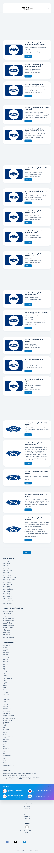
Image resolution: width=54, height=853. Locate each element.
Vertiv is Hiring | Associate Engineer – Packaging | (15, 773)
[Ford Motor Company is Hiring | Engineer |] (14, 365)
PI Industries (6, 729)
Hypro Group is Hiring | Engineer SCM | (12, 778)
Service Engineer (7, 636)
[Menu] (5, 8)
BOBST (4, 666)
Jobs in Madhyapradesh (9, 588)
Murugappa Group (7, 724)
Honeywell (5, 704)
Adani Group (6, 652)
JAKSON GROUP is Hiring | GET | (11, 775)
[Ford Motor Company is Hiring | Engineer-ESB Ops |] (14, 217)
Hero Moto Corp (7, 697)
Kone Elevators (6, 711)
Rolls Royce (5, 737)
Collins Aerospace (7, 678)
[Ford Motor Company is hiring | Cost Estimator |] (14, 529)
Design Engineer (7, 613)
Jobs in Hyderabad (7, 582)
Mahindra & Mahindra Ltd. (9, 720)
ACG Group (5, 650)
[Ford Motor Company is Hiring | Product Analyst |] (14, 299)
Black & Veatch (6, 664)
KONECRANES (6, 713)
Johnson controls (7, 708)
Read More (28, 57)
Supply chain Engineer (8, 637)
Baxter (4, 663)
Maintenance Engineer (8, 618)
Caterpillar (5, 671)
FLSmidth (5, 689)
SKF (4, 746)
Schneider (5, 743)
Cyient (4, 680)
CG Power (5, 677)
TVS (4, 757)
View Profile (27, 832)
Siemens (5, 744)
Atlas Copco (6, 659)
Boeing (4, 668)
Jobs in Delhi (6, 568)
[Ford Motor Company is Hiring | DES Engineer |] (14, 197)
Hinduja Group (6, 699)
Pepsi (4, 727)
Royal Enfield (6, 739)
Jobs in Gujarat (6, 574)
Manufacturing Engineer (9, 620)
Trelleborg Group (7, 755)
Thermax (5, 753)
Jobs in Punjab (6, 593)
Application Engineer (8, 611)
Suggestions (27, 806)
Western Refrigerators (8, 765)
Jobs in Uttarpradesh (8, 601)
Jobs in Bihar (6, 565)
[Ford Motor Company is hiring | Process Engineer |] (14, 453)
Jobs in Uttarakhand (8, 600)
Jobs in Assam (6, 563)
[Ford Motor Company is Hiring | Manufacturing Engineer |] (14, 70)
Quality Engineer (7, 630)
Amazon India (6, 657)
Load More (27, 552)
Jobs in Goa (6, 572)
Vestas (4, 762)
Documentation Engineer (9, 615)
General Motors (6, 696)
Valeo (4, 758)
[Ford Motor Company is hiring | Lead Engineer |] (14, 477)
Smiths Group (6, 748)
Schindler (5, 741)
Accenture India (6, 649)
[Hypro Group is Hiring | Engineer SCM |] (30, 791)
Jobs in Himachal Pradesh (9, 577)
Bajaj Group (5, 661)
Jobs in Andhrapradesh (8, 561)
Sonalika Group (6, 750)
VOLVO (4, 764)
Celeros (5, 675)
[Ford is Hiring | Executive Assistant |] (14, 320)
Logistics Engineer (7, 616)
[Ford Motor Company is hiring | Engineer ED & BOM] (14, 237)
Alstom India (6, 656)
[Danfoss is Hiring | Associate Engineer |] (5, 791)
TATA (4, 751)
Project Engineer (7, 629)
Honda (4, 703)
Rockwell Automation (8, 736)
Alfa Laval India (6, 654)
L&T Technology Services (9, 718)
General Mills (6, 694)
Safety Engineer (7, 632)
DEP (4, 683)
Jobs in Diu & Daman (8, 570)
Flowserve (5, 687)
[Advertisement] (27, 1)
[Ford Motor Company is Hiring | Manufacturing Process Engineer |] (14, 50)
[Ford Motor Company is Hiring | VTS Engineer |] (14, 174)
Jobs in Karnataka (7, 584)
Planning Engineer (7, 623)
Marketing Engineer (7, 622)
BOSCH (4, 670)
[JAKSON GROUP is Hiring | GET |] (30, 796)
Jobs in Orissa (6, 591)
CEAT (4, 673)
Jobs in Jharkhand (7, 581)
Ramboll (5, 732)
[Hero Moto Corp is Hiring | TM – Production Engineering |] (5, 796)
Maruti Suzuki (6, 722)
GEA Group (5, 692)
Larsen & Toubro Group (8, 715)
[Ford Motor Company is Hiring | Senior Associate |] (14, 114)
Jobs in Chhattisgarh (8, 567)
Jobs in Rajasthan (7, 594)
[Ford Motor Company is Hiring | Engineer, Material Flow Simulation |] (14, 90)
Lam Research (6, 717)
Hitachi (4, 701)
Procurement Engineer (8, 625)
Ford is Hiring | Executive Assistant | (36, 313)
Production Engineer (8, 627)
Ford (4, 690)
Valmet (4, 760)
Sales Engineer (6, 634)
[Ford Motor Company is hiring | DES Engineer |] (14, 429)
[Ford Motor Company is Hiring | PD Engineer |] (14, 345)
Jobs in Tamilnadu (7, 596)
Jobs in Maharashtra (8, 589)
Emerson (5, 685)
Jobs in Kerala (6, 586)
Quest (4, 731)
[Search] (48, 8)
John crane (5, 706)
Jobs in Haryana (7, 575)
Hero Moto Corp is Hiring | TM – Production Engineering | (17, 777)
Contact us (27, 808)
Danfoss (5, 682)
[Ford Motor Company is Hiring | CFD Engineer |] (14, 502)
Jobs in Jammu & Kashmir (9, 579)
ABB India (5, 647)
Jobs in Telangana (7, 598)
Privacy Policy (27, 809)
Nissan (4, 725)
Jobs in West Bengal (8, 603)
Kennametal (5, 710)
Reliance (5, 734)
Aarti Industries (6, 645)
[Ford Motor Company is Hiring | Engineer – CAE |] (14, 260)
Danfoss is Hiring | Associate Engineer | (15, 791)
